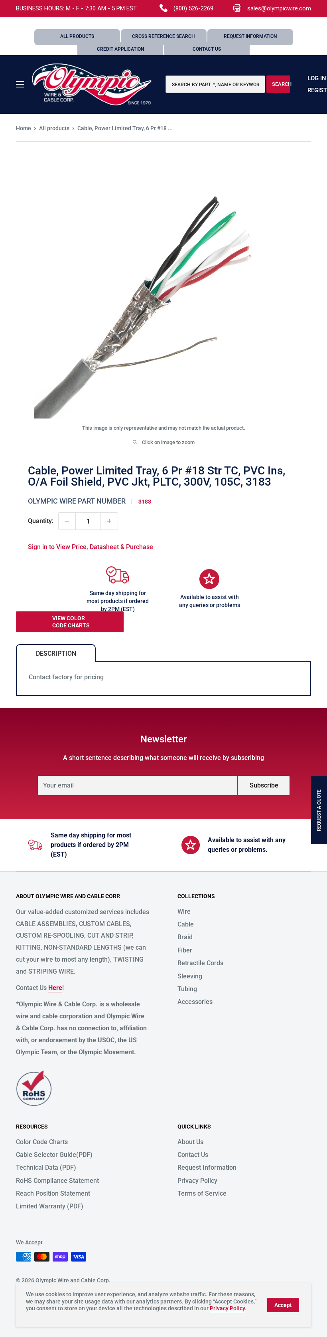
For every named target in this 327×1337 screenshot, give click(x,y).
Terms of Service (202, 1193)
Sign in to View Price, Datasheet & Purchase (90, 547)
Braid (185, 937)
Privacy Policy (197, 1180)
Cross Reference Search (163, 36)
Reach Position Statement (53, 1193)
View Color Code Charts (71, 622)
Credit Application (120, 49)
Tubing (187, 989)
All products (54, 128)
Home (23, 128)
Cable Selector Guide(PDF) (54, 1154)
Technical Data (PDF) (46, 1167)
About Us (190, 1142)
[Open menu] (20, 84)
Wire (184, 911)
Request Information (250, 36)
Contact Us (207, 49)
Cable (185, 924)
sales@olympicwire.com (279, 8)
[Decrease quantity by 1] (67, 521)
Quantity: (40, 521)
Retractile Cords (200, 963)
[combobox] (215, 84)
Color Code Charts (42, 1142)
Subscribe (264, 785)
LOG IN (316, 78)
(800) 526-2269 (193, 8)
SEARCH (281, 84)
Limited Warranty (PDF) (49, 1206)
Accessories (195, 1002)
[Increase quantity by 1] (109, 521)
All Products (77, 36)
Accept (283, 1305)
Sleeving (189, 976)
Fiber (184, 950)
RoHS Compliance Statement (57, 1180)
